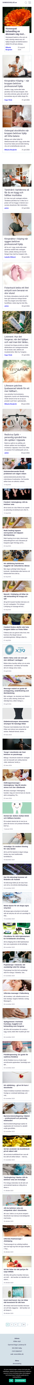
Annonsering (17, 1363)
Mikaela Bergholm (10, 150)
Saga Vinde (8, 100)
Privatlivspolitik (20, 1380)
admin (6, 208)
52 (24, 1324)
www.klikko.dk (19, 1354)
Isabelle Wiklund (10, 257)
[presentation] (5, 19)
